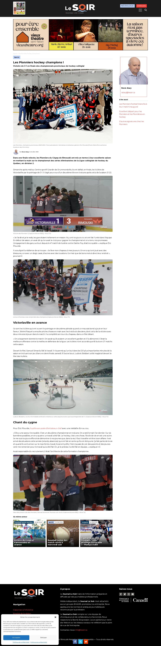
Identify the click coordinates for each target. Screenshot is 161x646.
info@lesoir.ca (81, 630)
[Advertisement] (63, 563)
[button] (55, 617)
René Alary (25, 152)
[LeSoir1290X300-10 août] (80, 34)
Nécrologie (127, 6)
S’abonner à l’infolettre (23, 610)
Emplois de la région (22, 614)
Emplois (141, 6)
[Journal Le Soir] (80, 8)
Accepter (16, 638)
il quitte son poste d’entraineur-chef (46, 428)
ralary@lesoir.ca (128, 92)
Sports (15, 53)
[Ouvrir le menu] (140, 10)
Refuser (43, 638)
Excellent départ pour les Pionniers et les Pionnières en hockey (132, 114)
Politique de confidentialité (21, 642)
